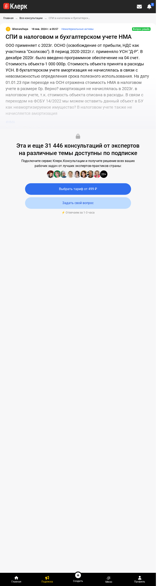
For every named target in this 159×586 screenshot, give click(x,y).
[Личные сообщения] (139, 6)
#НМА (10, 122)
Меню (108, 581)
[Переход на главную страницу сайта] (15, 6)
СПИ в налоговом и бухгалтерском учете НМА (69, 18)
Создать (78, 581)
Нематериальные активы (77, 29)
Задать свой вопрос (78, 203)
